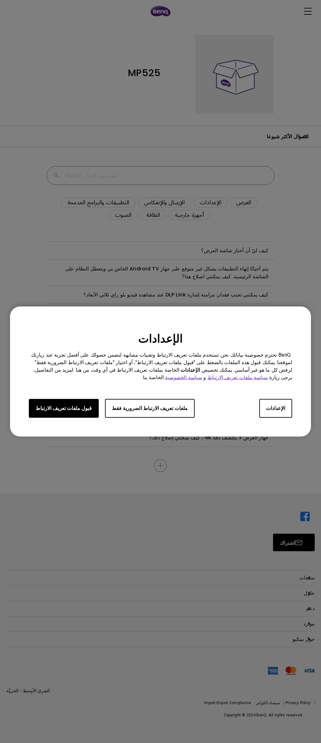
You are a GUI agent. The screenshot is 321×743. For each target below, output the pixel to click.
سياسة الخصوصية (183, 377)
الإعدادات (275, 408)
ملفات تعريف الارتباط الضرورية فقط (150, 408)
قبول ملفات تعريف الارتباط (64, 408)
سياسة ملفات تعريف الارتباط (238, 377)
